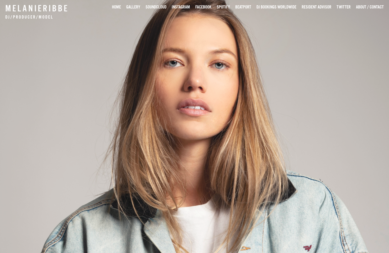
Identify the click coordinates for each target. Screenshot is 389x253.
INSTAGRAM (181, 6)
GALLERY (133, 6)
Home (116, 6)
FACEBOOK (203, 6)
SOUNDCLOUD (156, 6)
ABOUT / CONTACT (370, 6)
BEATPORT (243, 6)
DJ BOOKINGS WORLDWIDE (276, 6)
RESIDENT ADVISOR (316, 6)
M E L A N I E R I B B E (36, 8)
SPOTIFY (223, 6)
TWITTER (344, 6)
